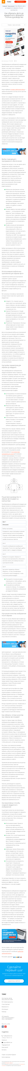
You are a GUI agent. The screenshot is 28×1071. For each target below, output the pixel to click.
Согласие (4, 1065)
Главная (5, 6)
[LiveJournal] (19, 956)
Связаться (4, 1040)
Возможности (5, 1007)
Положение (21, 1064)
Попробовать (20, 1)
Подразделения (6, 1045)
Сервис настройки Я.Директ (9, 1054)
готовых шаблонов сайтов (17, 89)
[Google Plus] (21, 956)
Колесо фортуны (6, 1057)
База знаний (11, 6)
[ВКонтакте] (14, 956)
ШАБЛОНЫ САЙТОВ (14, 981)
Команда (4, 1011)
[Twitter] (15, 956)
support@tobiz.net (7, 1042)
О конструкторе (6, 1004)
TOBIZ (9, 2)
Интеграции (5, 1009)
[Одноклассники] (16, 956)
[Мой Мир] (18, 956)
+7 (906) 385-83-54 (7, 1036)
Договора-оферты (9, 1062)
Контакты (4, 1050)
